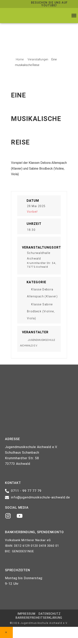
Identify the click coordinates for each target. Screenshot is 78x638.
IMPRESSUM (26, 613)
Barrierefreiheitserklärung (39, 617)
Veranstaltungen (38, 59)
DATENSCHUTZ (50, 613)
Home (20, 59)
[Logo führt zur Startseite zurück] (23, 15)
